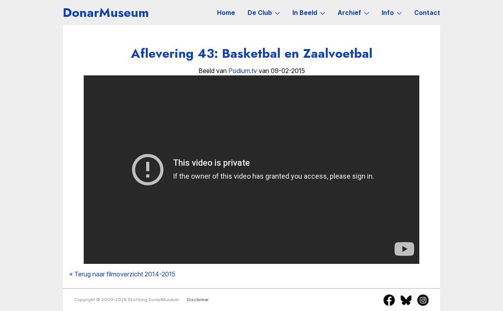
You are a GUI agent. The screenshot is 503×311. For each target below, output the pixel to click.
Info (388, 12)
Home (226, 12)
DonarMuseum (106, 13)
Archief (349, 12)
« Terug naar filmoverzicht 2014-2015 (122, 274)
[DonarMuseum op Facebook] (389, 300)
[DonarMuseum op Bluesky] (406, 300)
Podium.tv (242, 71)
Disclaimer (198, 299)
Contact (427, 12)
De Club (260, 12)
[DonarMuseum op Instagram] (423, 300)
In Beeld (304, 12)
